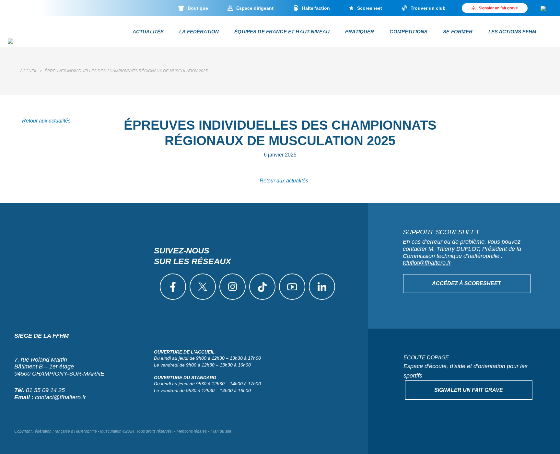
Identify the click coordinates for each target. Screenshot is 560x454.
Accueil (28, 71)
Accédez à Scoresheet (466, 283)
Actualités (148, 31)
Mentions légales (192, 431)
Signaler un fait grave (468, 390)
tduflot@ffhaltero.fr (427, 263)
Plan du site (221, 431)
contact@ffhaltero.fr (60, 397)
